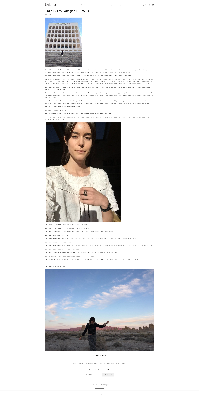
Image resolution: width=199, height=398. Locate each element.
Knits (76, 5)
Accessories (100, 5)
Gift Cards (90, 366)
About (74, 363)
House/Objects (119, 5)
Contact (80, 363)
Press (106, 366)
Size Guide (110, 363)
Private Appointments (91, 363)
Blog (111, 366)
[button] (143, 5)
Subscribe (108, 374)
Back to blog (100, 355)
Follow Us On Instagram (99, 385)
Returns (102, 363)
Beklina (101, 394)
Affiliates (98, 366)
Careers (118, 363)
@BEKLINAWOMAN (99, 388)
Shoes (91, 5)
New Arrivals (66, 5)
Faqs (123, 363)
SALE (128, 5)
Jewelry (109, 5)
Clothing (84, 5)
